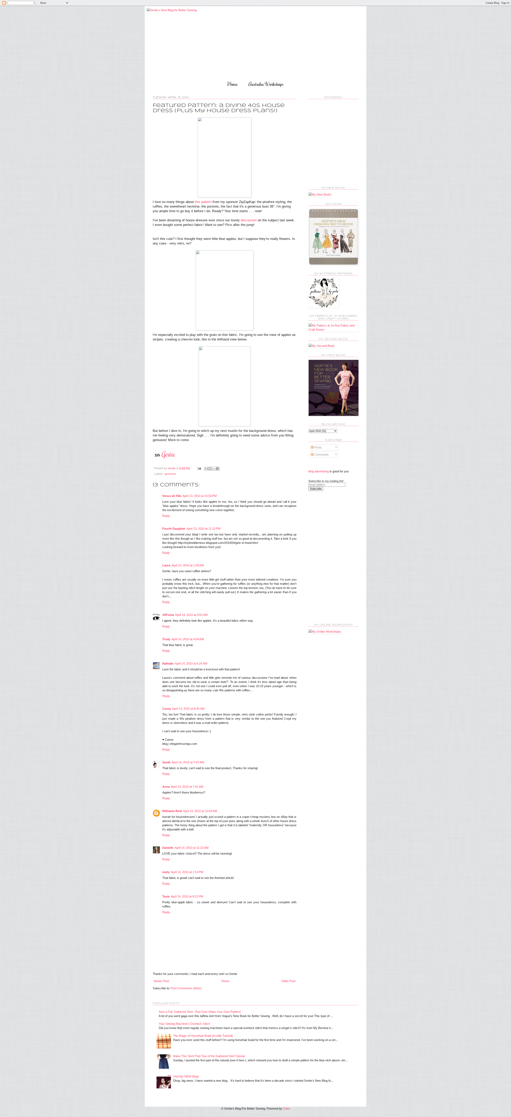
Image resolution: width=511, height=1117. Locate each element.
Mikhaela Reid (172, 811)
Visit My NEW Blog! (186, 1076)
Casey (166, 708)
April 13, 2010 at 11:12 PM (204, 528)
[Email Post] (199, 468)
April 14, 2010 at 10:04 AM (200, 811)
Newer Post (161, 981)
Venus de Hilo (171, 496)
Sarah (166, 762)
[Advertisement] (324, 557)
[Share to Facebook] (218, 469)
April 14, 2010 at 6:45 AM (188, 708)
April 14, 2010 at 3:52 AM (191, 614)
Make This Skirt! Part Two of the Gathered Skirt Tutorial (209, 1056)
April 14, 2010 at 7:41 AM (187, 786)
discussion (249, 220)
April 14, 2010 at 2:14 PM (187, 872)
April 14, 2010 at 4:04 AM (187, 639)
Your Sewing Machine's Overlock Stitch (184, 1023)
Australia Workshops (266, 84)
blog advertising (318, 471)
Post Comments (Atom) (186, 988)
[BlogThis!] (210, 469)
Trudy (166, 639)
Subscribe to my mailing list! (326, 481)
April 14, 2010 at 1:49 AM (187, 565)
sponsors (170, 473)
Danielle (167, 847)
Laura (166, 565)
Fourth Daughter (173, 528)
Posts (317, 447)
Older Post (288, 981)
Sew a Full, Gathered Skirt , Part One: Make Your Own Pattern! (200, 1011)
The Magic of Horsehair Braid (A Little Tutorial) (203, 1035)
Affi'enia (168, 614)
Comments (321, 454)
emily (166, 872)
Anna (166, 786)
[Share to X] (214, 469)
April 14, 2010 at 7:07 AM (188, 762)
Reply (166, 515)
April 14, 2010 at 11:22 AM (192, 847)
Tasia (165, 896)
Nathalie (168, 663)
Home (232, 84)
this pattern (203, 202)
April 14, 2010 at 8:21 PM (187, 896)
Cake (286, 1108)
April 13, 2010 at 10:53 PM (200, 496)
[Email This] (206, 469)
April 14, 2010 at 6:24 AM (191, 663)
